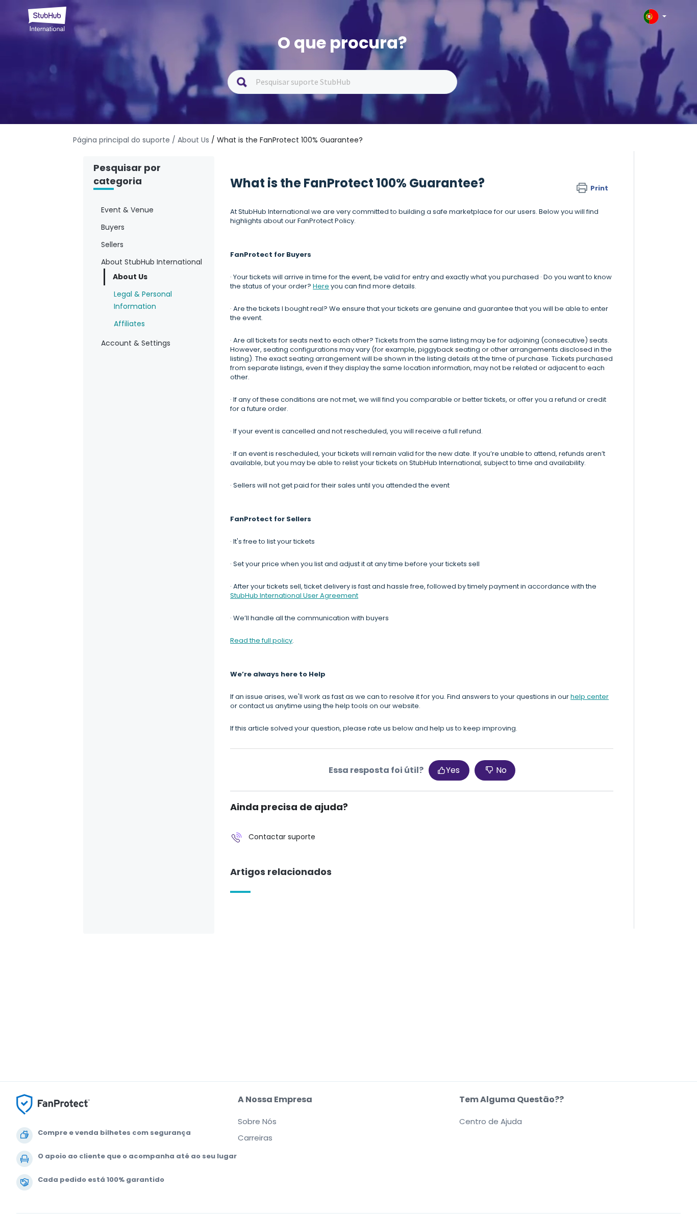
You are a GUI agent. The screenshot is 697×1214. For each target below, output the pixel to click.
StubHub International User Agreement (294, 595)
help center (589, 696)
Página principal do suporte (122, 140)
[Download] (329, 486)
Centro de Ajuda (490, 1121)
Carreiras (255, 1137)
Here (321, 286)
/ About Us (190, 140)
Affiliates (129, 324)
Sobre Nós (257, 1121)
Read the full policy (261, 640)
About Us (130, 277)
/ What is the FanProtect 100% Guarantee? (287, 140)
